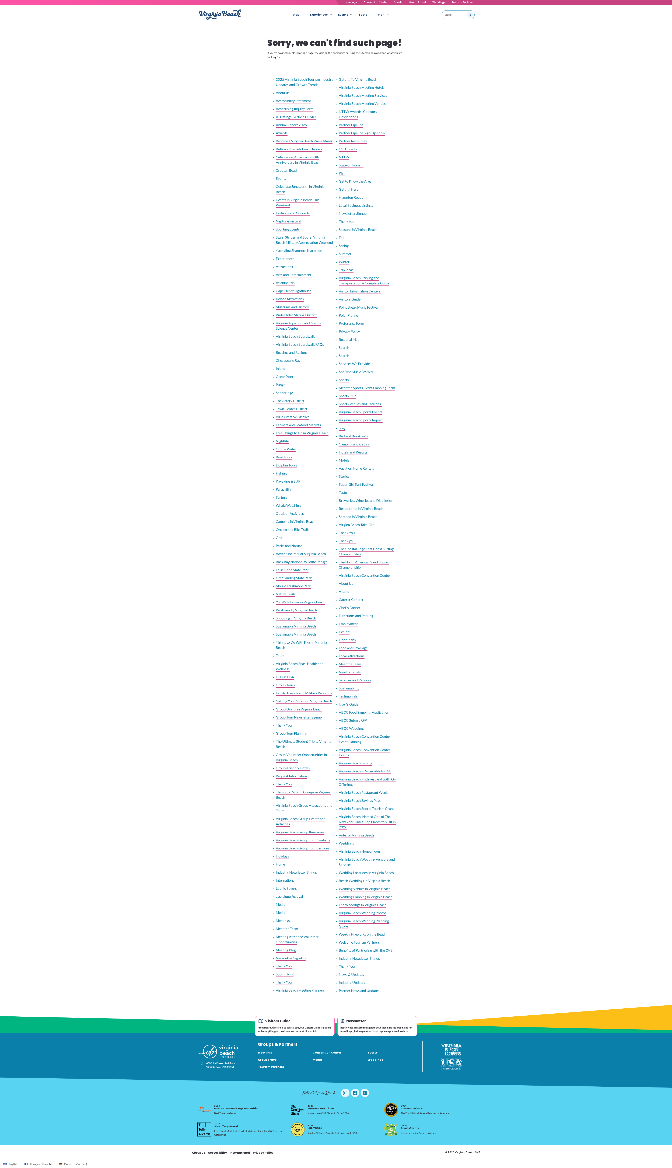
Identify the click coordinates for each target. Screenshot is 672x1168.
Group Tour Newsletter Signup (299, 717)
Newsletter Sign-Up (291, 958)
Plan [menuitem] (381, 15)
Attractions (284, 266)
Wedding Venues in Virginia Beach (364, 889)
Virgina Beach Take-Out (356, 524)
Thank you (347, 221)
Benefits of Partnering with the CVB (366, 950)
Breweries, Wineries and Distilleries (366, 500)
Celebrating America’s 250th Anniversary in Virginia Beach (298, 159)
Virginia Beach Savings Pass (360, 800)
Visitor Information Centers (360, 291)
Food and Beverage (353, 648)
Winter (344, 262)
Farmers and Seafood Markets (298, 425)
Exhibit (344, 632)
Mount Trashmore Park (293, 586)
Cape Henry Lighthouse (293, 291)
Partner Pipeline (351, 125)
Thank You (284, 725)
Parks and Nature (289, 545)
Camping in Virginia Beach (295, 521)
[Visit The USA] (451, 1064)
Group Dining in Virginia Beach (299, 709)
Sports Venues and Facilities (360, 404)
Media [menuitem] (317, 1060)
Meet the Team (287, 928)
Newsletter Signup (353, 213)
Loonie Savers (286, 888)
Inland (280, 368)
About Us (346, 583)
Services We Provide (354, 363)
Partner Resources (353, 141)
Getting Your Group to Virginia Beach (304, 701)
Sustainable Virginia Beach (296, 626)
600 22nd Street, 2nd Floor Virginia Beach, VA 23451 (220, 1065)
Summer (345, 254)
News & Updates (351, 974)
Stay (342, 428)
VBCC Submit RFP (353, 720)
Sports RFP (347, 396)
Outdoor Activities (290, 513)
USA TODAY (314, 1127)
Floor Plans (347, 640)
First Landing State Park (294, 578)
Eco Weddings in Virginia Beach (362, 905)
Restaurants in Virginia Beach (361, 508)
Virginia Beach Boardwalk (295, 336)
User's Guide (348, 704)
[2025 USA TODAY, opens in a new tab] (298, 1129)
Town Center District (291, 409)
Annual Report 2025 (291, 125)
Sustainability (349, 688)
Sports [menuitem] (372, 1053)
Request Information (291, 776)
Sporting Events (288, 229)
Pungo (280, 384)
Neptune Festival (288, 221)
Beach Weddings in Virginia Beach (364, 880)
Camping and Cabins (354, 444)
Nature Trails (285, 594)
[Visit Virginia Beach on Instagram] (345, 1093)
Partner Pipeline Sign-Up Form (362, 133)
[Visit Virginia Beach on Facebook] (355, 1093)
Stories (344, 476)
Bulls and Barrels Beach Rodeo (299, 149)
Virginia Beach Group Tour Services (302, 848)
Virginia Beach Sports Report (361, 420)
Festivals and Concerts (293, 213)
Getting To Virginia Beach (358, 79)
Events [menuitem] (343, 15)
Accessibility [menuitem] (217, 1153)
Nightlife (282, 441)
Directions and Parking (356, 615)
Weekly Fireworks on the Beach (362, 934)
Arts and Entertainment (293, 275)
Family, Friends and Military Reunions (304, 693)
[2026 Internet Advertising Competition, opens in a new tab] (204, 1110)
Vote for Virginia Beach (356, 835)
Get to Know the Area (355, 181)
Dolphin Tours (286, 465)
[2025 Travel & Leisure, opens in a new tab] (391, 1110)
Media (280, 904)
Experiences (285, 258)
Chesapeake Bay (288, 360)
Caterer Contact (351, 599)
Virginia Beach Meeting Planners (300, 990)
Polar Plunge (348, 315)
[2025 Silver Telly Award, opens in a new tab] (204, 1129)
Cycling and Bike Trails (292, 529)
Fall (341, 237)
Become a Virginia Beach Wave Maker (304, 141)
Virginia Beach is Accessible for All (365, 771)
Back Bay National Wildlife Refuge (301, 562)
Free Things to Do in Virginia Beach (302, 433)
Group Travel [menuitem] (267, 1060)
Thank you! (347, 541)
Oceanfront (284, 376)
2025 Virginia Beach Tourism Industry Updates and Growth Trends (304, 82)
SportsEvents (410, 1127)
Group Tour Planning (291, 733)
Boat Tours (284, 457)
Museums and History (292, 307)
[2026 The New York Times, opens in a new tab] (298, 1110)
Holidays (282, 856)
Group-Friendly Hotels (293, 768)
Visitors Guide (349, 299)
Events (281, 178)
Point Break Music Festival (359, 307)
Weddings (438, 2)
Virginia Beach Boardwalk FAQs (300, 344)
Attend (344, 591)
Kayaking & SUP (288, 481)
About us (282, 92)
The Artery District (290, 401)
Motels (344, 460)
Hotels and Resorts (353, 452)
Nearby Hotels (350, 672)
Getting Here (348, 189)
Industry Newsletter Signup (296, 872)
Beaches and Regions (291, 352)
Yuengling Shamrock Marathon (299, 250)
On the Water (286, 449)
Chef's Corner (349, 607)
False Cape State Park (292, 570)
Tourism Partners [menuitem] (271, 1067)
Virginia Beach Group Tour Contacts (303, 840)
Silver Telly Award (226, 1125)
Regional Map (349, 339)
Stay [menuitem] (295, 15)
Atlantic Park (285, 283)
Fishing (281, 473)
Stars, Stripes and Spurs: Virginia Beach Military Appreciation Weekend (304, 240)
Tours (280, 655)
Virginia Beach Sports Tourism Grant (366, 808)
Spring (344, 245)
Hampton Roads (351, 197)
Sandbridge (284, 393)
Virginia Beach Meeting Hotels (361, 87)
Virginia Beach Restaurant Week (363, 792)
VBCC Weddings (351, 728)
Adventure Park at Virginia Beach (301, 554)
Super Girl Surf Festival (356, 484)
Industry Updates (352, 982)
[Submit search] (470, 15)
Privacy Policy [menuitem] (263, 1153)
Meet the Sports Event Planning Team (367, 388)
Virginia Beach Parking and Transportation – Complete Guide (364, 280)
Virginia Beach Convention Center (364, 575)
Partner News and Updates (359, 990)
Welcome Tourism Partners (359, 942)
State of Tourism (351, 165)
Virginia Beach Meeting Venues (362, 103)
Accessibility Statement (293, 101)
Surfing (281, 497)
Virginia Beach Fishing (355, 763)
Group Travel (417, 2)
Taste (343, 492)
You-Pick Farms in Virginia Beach (300, 602)
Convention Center (375, 2)
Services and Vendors (355, 680)
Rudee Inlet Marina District (296, 315)
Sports (398, 2)
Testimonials (348, 696)
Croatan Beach (287, 170)
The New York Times (320, 1107)
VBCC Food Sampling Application (364, 712)
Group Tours (285, 685)
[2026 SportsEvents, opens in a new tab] (391, 1129)
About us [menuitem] (198, 1153)
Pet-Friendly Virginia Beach (296, 610)
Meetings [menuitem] (265, 1053)
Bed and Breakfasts (353, 436)
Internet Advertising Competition (236, 1107)
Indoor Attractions (290, 299)
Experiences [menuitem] (319, 15)
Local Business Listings (356, 205)
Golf (279, 537)
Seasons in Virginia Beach (358, 229)
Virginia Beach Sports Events (360, 412)
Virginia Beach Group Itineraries (300, 832)
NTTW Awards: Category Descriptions (358, 114)
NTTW (344, 157)
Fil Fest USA (285, 677)
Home (280, 864)
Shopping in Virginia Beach (296, 618)
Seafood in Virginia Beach (358, 516)
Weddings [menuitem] (375, 1060)
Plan (342, 173)
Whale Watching (288, 505)
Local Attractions (352, 656)
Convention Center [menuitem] (327, 1053)
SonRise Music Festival (356, 371)
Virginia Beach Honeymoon (359, 851)
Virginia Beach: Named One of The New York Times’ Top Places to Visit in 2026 (367, 821)
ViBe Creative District (292, 417)
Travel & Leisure (412, 1107)
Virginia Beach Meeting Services (363, 95)
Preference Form (351, 323)
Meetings (351, 2)
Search (344, 347)
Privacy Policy (349, 331)
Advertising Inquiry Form (294, 109)
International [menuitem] (240, 1153)
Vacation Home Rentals (356, 468)
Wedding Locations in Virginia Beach (366, 872)
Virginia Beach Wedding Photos (362, 913)
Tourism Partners (463, 2)
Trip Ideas (346, 270)
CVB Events (348, 149)
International (285, 880)
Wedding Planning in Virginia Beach (365, 897)
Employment (348, 624)
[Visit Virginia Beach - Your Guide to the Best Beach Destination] (220, 14)
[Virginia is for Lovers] (451, 1050)
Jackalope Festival (289, 896)
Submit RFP (284, 974)
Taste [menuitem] (363, 15)
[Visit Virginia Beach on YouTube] (365, 1093)
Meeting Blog (286, 950)
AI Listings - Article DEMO (296, 117)
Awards (282, 133)
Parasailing (284, 489)
